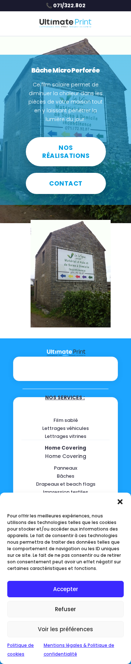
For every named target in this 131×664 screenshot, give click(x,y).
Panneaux (65, 468)
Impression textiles (65, 492)
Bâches (65, 476)
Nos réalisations (66, 151)
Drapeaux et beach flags (65, 484)
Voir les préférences (65, 629)
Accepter (65, 589)
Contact (66, 183)
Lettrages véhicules (65, 428)
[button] (120, 501)
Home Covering (65, 447)
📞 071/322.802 (66, 6)
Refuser (65, 609)
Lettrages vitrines (65, 436)
